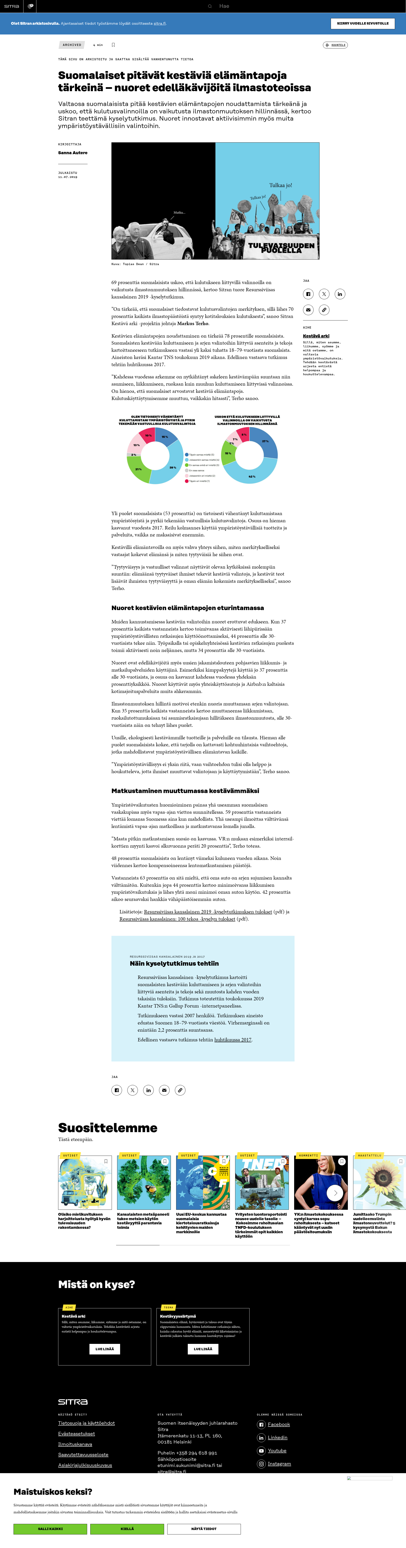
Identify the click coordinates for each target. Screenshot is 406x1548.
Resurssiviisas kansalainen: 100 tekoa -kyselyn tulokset (177, 918)
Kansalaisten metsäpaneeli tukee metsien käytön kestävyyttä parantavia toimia (143, 1221)
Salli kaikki (50, 1529)
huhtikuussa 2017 (232, 1039)
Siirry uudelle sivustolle (363, 23)
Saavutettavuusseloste (83, 1454)
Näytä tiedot (204, 1529)
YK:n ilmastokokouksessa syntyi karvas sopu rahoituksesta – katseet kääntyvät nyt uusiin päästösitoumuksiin (318, 1223)
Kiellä (127, 1529)
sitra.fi (160, 24)
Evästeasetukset (76, 1434)
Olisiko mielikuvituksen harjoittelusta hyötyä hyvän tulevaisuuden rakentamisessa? (84, 1221)
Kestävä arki (316, 336)
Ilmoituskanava (75, 1444)
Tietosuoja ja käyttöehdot (86, 1423)
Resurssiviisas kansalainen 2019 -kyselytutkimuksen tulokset (208, 911)
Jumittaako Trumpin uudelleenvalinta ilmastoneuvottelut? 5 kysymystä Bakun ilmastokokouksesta (374, 1223)
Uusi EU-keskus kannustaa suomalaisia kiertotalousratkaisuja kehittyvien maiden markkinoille (201, 1223)
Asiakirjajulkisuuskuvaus (85, 1465)
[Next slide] (334, 1193)
